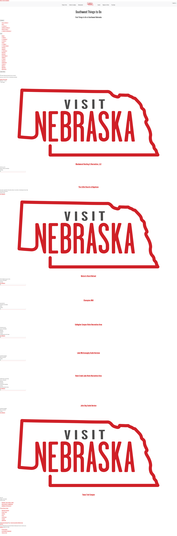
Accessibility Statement (6, 531)
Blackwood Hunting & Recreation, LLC (88, 164)
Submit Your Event (3, 79)
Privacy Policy (4, 529)
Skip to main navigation (4, 0)
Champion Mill (88, 300)
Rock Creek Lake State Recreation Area (88, 376)
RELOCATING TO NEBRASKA (7, 504)
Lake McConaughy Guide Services (88, 353)
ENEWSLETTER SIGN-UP (6, 506)
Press (3, 515)
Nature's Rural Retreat (88, 276)
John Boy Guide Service (88, 405)
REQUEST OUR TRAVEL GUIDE (8, 502)
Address (1, 527)
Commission (4, 517)
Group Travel (4, 512)
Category (2, 20)
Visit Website (2, 194)
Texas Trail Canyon (88, 495)
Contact (3, 518)
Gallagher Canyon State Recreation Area (88, 324)
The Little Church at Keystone (88, 187)
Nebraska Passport (5, 510)
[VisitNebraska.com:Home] (90, 4)
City (1, 33)
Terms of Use (4, 532)
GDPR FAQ (4, 520)
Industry (3, 513)
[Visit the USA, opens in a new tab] (4, 522)
